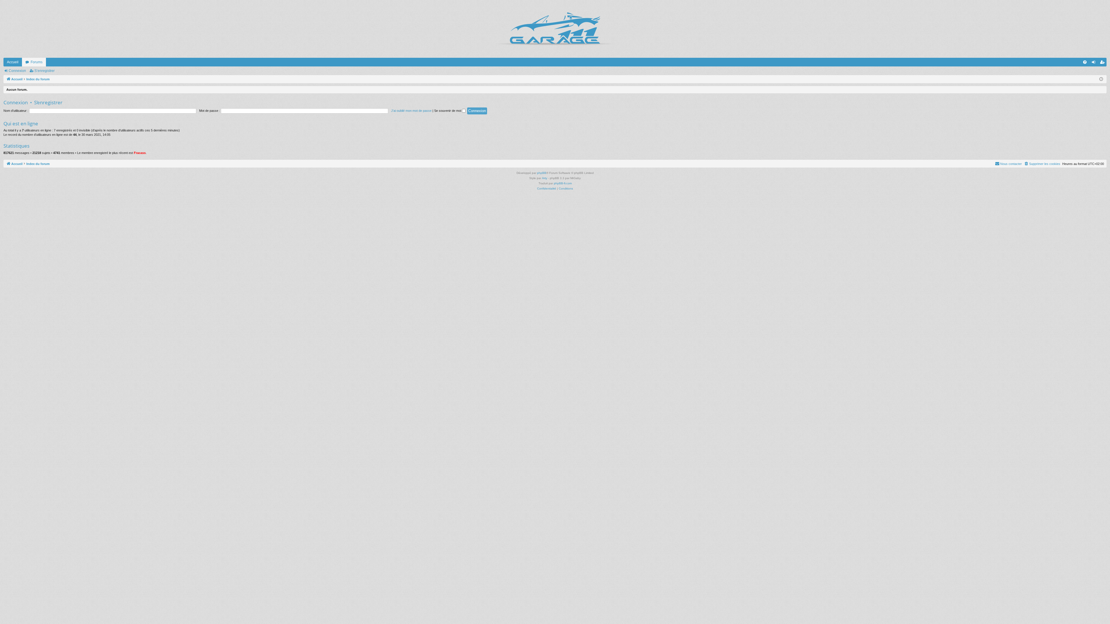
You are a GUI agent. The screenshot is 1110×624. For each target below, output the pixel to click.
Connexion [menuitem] (1095, 63)
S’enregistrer (44, 71)
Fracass (140, 153)
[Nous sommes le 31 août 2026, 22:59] (1101, 79)
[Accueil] (555, 29)
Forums (36, 62)
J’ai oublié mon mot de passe (411, 110)
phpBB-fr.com (563, 183)
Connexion (17, 71)
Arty (544, 178)
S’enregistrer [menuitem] (1103, 63)
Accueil (12, 62)
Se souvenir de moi (448, 110)
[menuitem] (1085, 62)
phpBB (541, 172)
